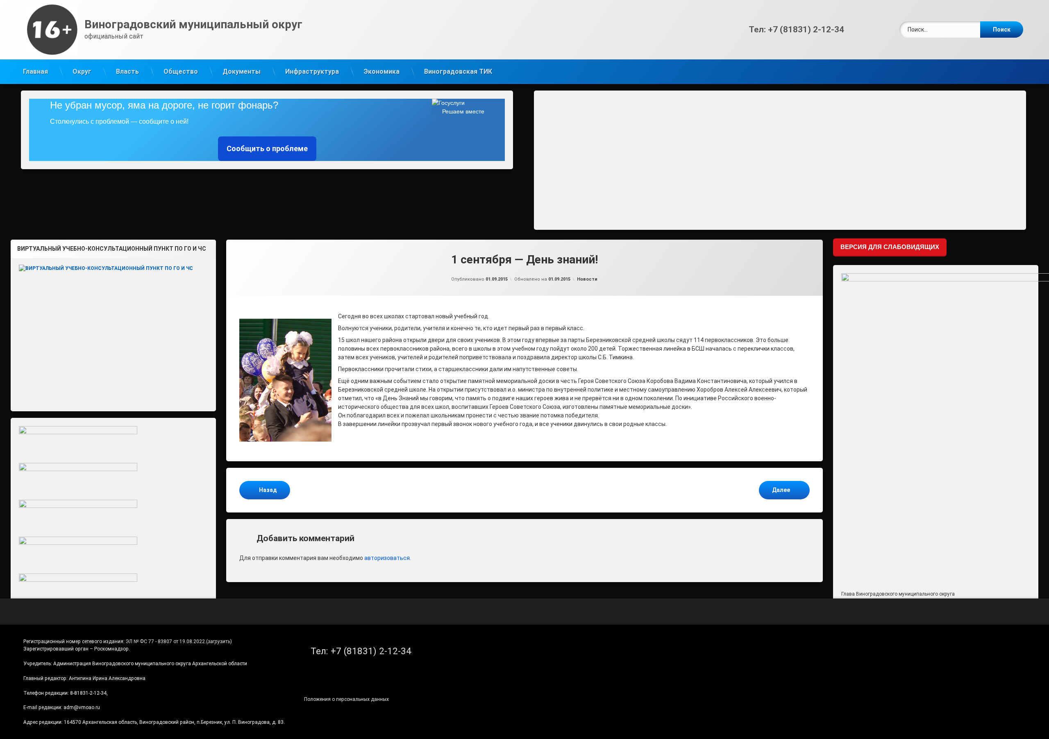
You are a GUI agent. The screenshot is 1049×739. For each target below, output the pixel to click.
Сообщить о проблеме (267, 148)
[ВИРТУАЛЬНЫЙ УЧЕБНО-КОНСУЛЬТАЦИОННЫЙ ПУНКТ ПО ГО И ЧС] (113, 331)
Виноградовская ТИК (458, 71)
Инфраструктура (312, 71)
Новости (587, 279)
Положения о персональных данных (346, 699)
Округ (82, 71)
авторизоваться (387, 558)
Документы (242, 71)
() (219, 641)
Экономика (381, 71)
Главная (35, 71)
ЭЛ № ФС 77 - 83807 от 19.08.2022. (166, 641)
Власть (127, 71)
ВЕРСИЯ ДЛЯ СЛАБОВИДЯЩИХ (889, 246)
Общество (180, 71)
